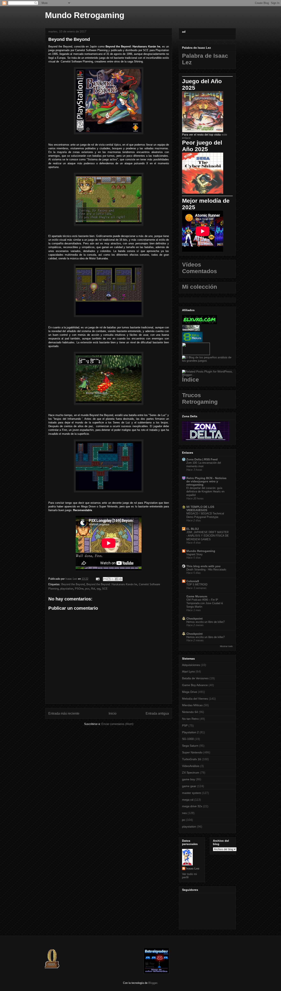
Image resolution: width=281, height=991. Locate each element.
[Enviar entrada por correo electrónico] (97, 578)
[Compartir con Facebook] (117, 579)
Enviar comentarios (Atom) (117, 723)
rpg (98, 588)
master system (191, 792)
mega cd (187, 799)
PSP (185, 725)
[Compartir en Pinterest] (120, 579)
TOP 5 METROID (196, 584)
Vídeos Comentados (199, 267)
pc (183, 819)
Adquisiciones (191, 665)
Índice (190, 379)
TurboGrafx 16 (191, 759)
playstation (66, 588)
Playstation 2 (190, 732)
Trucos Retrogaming (200, 398)
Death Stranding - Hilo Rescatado (206, 569)
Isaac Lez (192, 868)
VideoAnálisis (190, 766)
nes (184, 813)
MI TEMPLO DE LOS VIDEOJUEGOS (200, 508)
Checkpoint (194, 618)
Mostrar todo (226, 646)
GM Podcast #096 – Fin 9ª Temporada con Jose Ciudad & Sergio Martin (204, 603)
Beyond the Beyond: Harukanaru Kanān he (111, 584)
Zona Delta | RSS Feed (202, 459)
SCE (105, 588)
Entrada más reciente (63, 713)
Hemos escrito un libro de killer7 (205, 621)
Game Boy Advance (195, 685)
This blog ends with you (203, 566)
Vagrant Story (194, 554)
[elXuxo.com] (199, 323)
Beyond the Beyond (73, 584)
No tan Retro (190, 718)
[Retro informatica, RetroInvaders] (156, 972)
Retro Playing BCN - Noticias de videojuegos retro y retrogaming (206, 481)
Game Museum (196, 596)
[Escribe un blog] (109, 579)
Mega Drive (189, 691)
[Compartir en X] (113, 579)
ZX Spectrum (190, 772)
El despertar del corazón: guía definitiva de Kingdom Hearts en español (205, 491)
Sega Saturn (190, 745)
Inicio (112, 713)
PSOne (79, 588)
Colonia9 (192, 581)
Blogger (152, 982)
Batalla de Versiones (195, 678)
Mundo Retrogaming (84, 15)
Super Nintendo (192, 752)
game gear (189, 786)
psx (87, 588)
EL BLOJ (192, 528)
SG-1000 (188, 738)
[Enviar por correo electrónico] (105, 579)
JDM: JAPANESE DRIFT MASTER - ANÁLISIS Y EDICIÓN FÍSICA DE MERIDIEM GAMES (207, 536)
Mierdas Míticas (192, 705)
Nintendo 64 (190, 712)
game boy (188, 779)
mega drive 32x (192, 806)
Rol (93, 588)
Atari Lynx (188, 671)
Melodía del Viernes (195, 698)
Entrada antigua (157, 713)
